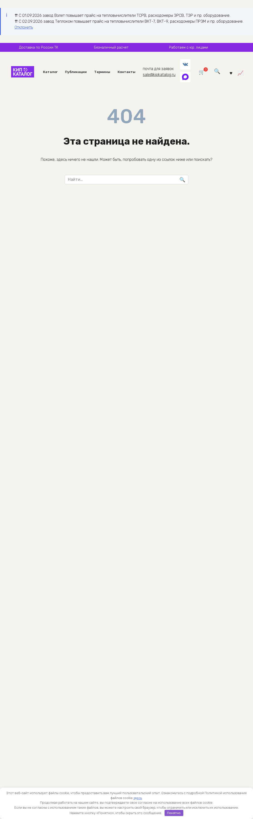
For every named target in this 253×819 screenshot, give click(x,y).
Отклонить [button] (24, 27)
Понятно (174, 813)
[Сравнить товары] (240, 72)
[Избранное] (231, 72)
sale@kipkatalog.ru (159, 74)
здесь (137, 798)
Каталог (50, 72)
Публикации (76, 72)
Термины (102, 72)
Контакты (126, 72)
